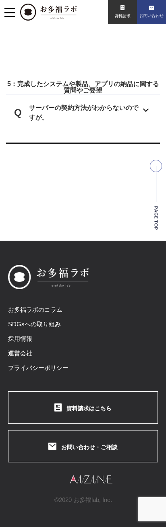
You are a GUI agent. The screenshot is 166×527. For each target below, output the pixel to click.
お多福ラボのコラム (35, 310)
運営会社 (20, 353)
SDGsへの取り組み (34, 324)
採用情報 (20, 339)
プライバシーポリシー (38, 368)
